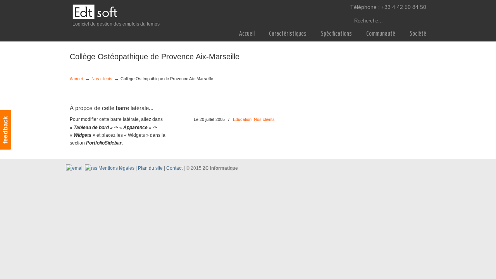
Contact (174, 168)
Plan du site (150, 168)
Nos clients (101, 78)
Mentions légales (116, 168)
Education (242, 119)
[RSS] (91, 168)
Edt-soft (95, 12)
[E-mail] (75, 168)
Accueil (76, 78)
